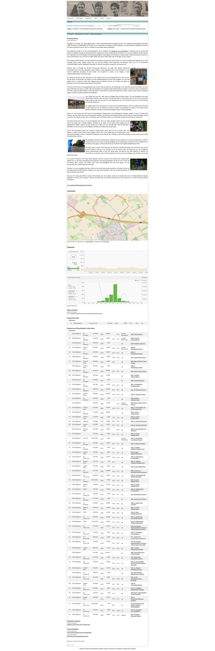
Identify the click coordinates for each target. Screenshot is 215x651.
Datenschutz (126, 648)
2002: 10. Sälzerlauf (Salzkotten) (139, 421)
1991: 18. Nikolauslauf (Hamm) (138, 389)
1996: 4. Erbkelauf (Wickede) (138, 443)
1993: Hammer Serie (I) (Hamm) (138, 499)
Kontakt (106, 648)
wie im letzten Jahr (89, 43)
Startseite (82, 648)
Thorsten (69, 43)
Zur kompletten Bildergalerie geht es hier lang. (79, 185)
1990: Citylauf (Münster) (137, 334)
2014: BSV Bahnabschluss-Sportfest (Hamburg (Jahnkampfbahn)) (137, 605)
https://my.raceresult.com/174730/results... (79, 624)
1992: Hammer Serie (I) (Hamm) (138, 371)
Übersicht (80, 18)
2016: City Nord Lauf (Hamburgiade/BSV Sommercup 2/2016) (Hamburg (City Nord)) (138, 527)
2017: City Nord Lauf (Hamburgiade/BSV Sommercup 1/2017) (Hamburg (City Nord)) (138, 543)
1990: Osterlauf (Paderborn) (137, 380)
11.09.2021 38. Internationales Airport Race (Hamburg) (87, 28)
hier (89, 73)
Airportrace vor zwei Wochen (119, 51)
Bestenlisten (88, 18)
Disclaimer (119, 648)
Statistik (108, 18)
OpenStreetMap (89, 241)
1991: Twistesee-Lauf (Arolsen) (138, 357)
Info (102, 18)
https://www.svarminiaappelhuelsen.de (77, 636)
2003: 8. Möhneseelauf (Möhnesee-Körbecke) (137, 599)
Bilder (96, 18)
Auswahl (71, 18)
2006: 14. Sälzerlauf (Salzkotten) (139, 425)
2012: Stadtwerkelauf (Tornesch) (139, 494)
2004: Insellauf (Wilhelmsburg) (138, 466)
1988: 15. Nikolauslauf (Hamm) (138, 394)
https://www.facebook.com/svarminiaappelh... (79, 632)
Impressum (112, 648)
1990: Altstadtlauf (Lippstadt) (138, 343)
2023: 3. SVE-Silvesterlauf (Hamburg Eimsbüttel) (136, 579)
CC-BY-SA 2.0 (106, 241)
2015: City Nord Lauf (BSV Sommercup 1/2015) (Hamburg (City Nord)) (138, 563)
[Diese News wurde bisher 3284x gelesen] (75, 641)
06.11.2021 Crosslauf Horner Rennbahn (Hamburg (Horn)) (129, 28)
